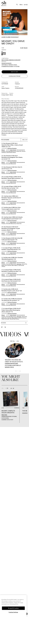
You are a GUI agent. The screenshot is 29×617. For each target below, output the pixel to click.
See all (12, 341)
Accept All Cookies (13, 608)
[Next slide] (6, 388)
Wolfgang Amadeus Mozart (11, 60)
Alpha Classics (5, 88)
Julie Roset (18, 264)
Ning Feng (4, 414)
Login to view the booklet (10, 37)
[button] (14, 323)
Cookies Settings (13, 612)
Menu (21, 4)
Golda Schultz (6, 63)
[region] (13, 606)
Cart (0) (25, 4)
